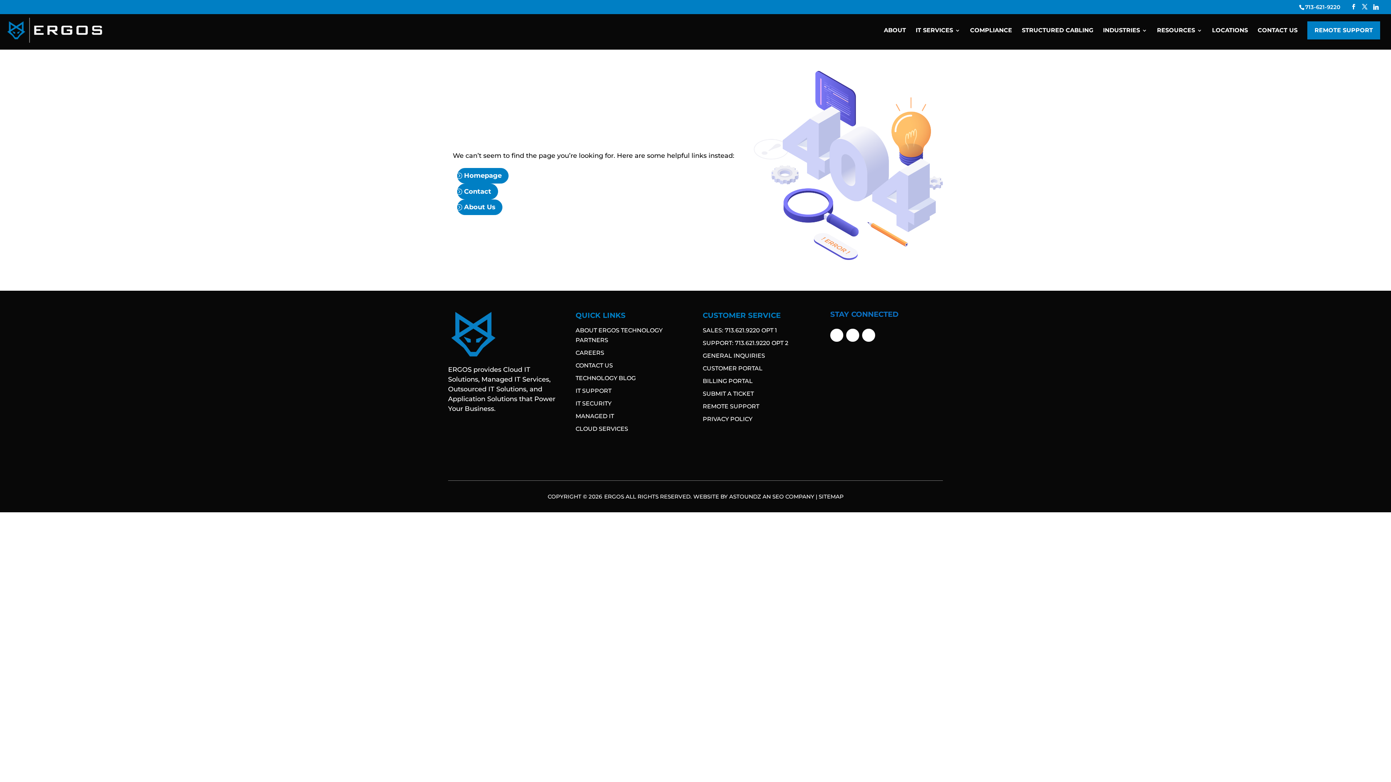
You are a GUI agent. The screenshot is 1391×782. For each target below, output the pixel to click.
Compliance (991, 31)
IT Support (593, 390)
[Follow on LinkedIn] (868, 335)
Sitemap (831, 496)
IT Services (934, 31)
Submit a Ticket (728, 393)
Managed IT (595, 416)
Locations (1230, 31)
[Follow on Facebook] (836, 335)
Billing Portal (728, 381)
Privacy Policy (727, 419)
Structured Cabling (1057, 31)
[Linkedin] (1376, 7)
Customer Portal (733, 368)
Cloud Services (602, 428)
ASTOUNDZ (745, 496)
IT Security (593, 403)
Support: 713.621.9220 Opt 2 (745, 343)
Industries (1121, 31)
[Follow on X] (852, 335)
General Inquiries (734, 355)
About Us (473, 206)
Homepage (476, 180)
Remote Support (1344, 30)
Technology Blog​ (606, 378)
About (895, 31)
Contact (470, 193)
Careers (590, 352)
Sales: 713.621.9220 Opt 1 (740, 330)
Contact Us (1278, 31)
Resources (1176, 31)
